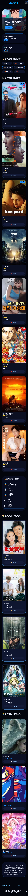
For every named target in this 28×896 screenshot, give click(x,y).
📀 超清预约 (14, 562)
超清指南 (11, 886)
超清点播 (6, 40)
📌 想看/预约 (14, 126)
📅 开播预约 (14, 761)
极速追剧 (6, 50)
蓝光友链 (18, 886)
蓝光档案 (4, 886)
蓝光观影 (9, 27)
